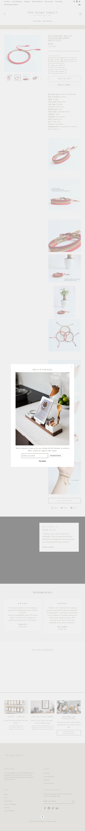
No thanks (42, 461)
